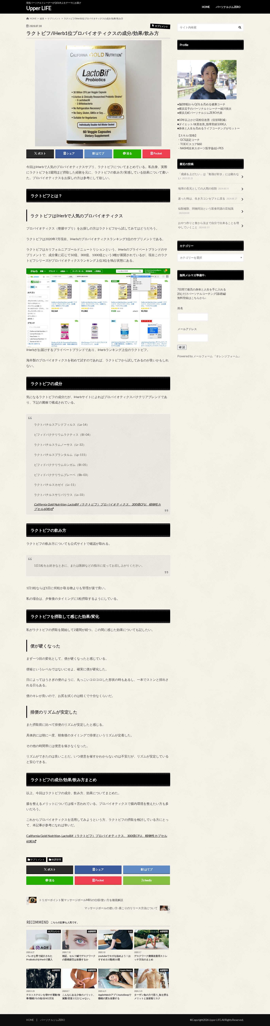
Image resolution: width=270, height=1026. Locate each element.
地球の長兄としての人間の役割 (203, 188)
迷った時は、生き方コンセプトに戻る (207, 198)
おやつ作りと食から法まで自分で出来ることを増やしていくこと (208, 225)
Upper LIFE (38, 8)
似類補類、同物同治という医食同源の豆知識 (205, 210)
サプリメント (37, 859)
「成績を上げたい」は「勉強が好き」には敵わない (208, 176)
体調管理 (56, 859)
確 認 (182, 347)
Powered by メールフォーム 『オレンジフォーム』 (209, 356)
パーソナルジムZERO (228, 6)
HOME (206, 6)
